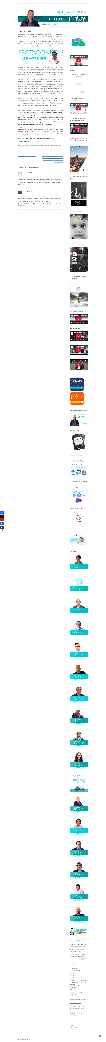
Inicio (19, 5)
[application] (79, 319)
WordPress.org (73, 1030)
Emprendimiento (73, 987)
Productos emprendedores (75, 1003)
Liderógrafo (72, 997)
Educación (72, 975)
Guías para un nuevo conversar (77, 980)
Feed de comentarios (74, 1029)
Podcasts (44, 5)
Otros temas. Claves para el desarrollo (78, 999)
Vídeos (71, 1017)
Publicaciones (63, 5)
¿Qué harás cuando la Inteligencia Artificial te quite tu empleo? (78, 946)
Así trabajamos (27, 5)
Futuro (71, 989)
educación (52, 145)
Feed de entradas (73, 1027)
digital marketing (73, 949)
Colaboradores (53, 5)
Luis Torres (72, 953)
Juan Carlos (24, 147)
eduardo (48, 145)
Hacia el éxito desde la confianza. (27, 156)
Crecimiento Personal (74, 970)
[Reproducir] (71, 322)
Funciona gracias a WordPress (24, 1039)
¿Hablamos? (72, 5)
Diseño (71, 973)
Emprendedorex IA (74, 985)
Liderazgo (72, 991)
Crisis (71, 972)
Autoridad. (78, 953)
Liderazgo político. (74, 996)
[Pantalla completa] (85, 322)
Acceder (71, 1025)
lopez (56, 145)
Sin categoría (72, 1015)
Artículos (36, 5)
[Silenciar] (83, 322)
